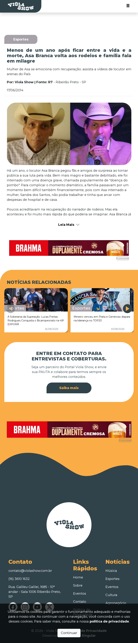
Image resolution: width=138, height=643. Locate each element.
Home (78, 577)
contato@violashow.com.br (30, 571)
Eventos (79, 594)
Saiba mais (69, 388)
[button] (127, 308)
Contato (79, 602)
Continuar (69, 633)
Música (111, 571)
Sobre (77, 585)
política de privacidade (109, 621)
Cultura (111, 595)
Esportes (112, 579)
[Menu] (128, 6)
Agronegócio (115, 603)
